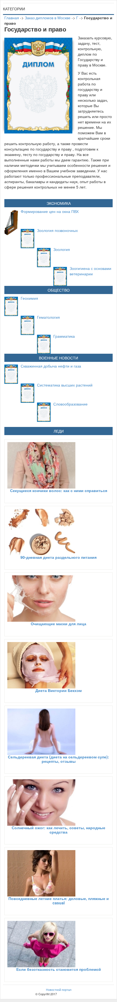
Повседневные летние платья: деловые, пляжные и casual (58, 900)
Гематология (48, 317)
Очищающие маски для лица (58, 623)
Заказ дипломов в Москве (47, 17)
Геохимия (29, 298)
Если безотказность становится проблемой (58, 969)
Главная (11, 17)
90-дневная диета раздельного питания (58, 557)
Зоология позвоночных (57, 230)
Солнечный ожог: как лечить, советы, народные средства (58, 829)
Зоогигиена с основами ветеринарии (90, 271)
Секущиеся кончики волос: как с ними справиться (58, 490)
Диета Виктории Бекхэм (58, 690)
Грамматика (64, 336)
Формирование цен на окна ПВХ (50, 211)
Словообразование (70, 404)
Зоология (61, 249)
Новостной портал (58, 989)
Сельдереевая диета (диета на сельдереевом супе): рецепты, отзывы (58, 759)
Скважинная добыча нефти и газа (51, 366)
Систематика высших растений (65, 385)
